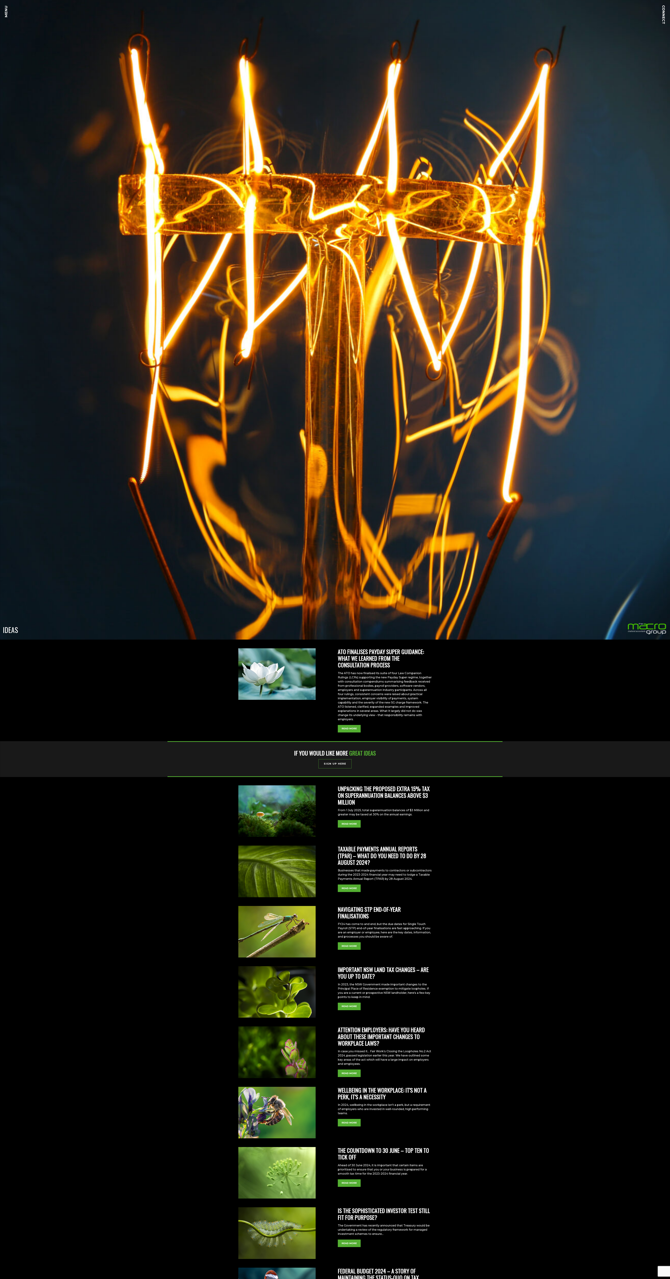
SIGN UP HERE (335, 763)
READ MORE (349, 728)
